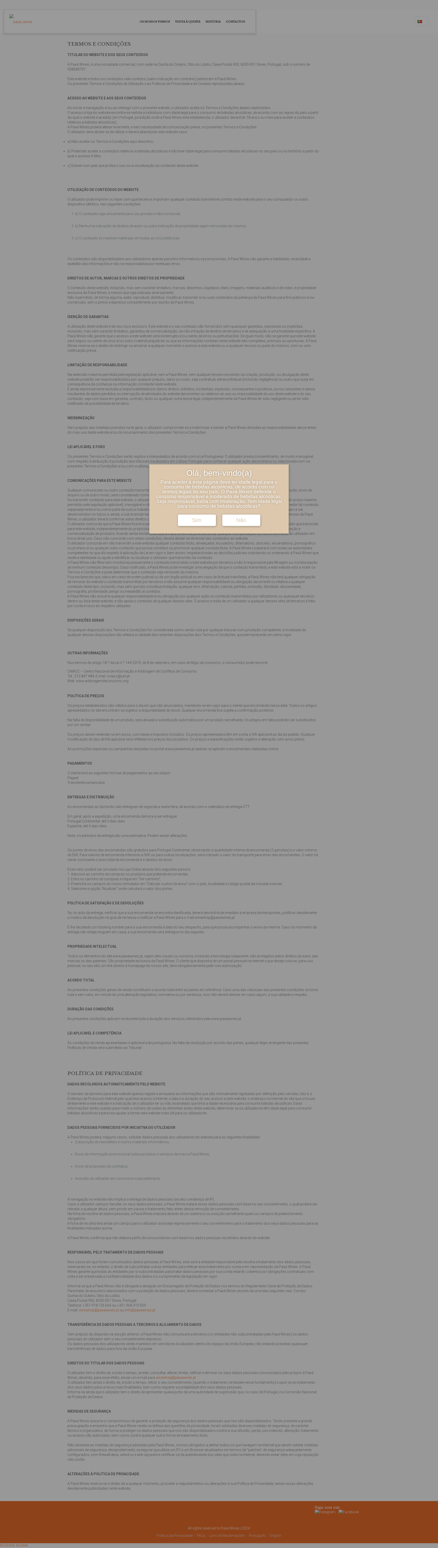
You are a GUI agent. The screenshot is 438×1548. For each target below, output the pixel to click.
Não (241, 520)
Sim (197, 520)
